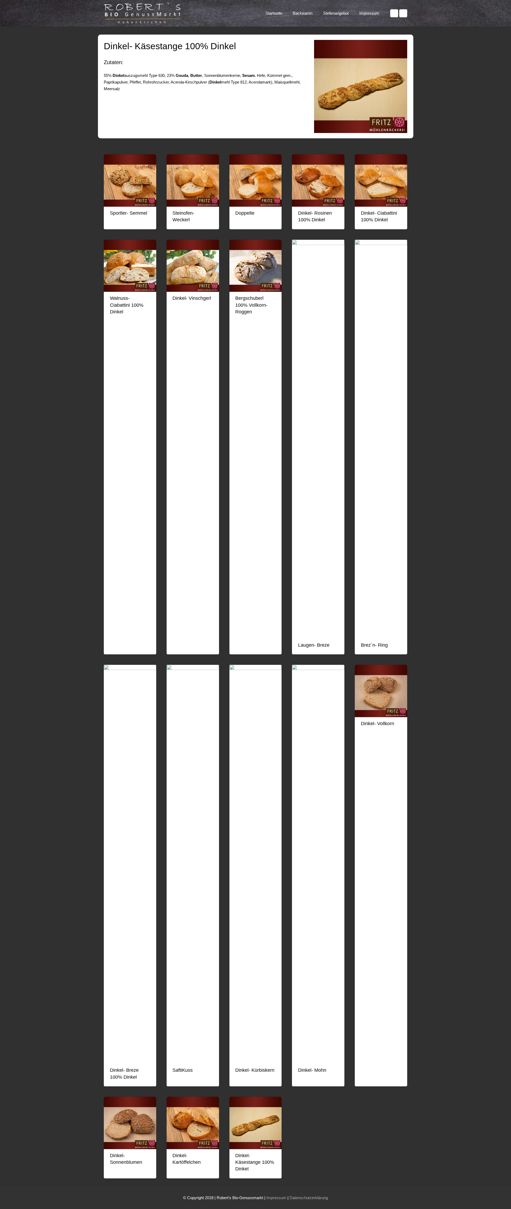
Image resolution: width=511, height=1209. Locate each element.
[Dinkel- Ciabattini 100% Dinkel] (381, 180)
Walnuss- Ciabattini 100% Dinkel (126, 305)
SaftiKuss (182, 1070)
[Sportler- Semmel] (130, 180)
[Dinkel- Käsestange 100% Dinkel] (255, 1123)
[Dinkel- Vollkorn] (381, 691)
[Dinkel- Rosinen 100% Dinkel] (318, 180)
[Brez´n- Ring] (381, 439)
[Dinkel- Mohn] (318, 864)
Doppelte (244, 213)
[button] (314, 13)
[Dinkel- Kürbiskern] (255, 864)
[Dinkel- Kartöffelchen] (193, 1123)
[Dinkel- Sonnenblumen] (130, 1123)
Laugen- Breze (313, 645)
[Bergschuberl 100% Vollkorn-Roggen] (255, 266)
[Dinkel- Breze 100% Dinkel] (130, 864)
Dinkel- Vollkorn (377, 723)
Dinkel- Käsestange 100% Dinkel (254, 1162)
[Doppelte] (255, 180)
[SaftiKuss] (193, 864)
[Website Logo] (144, 13)
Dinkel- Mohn (312, 1070)
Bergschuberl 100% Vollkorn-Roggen (251, 305)
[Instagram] (403, 13)
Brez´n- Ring (374, 645)
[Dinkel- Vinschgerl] (193, 266)
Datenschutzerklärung (309, 1197)
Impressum (276, 1197)
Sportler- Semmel (128, 213)
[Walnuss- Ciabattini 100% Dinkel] (130, 266)
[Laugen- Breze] (318, 439)
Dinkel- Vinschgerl (191, 298)
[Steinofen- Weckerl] (193, 180)
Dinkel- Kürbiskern (254, 1070)
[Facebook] (394, 13)
